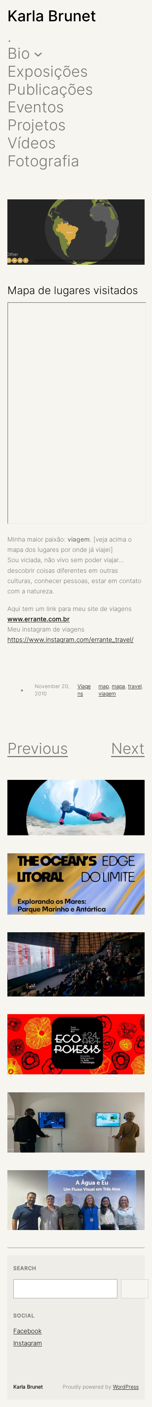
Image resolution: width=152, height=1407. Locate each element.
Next (128, 748)
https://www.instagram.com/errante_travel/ (70, 639)
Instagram (27, 1343)
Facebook (27, 1331)
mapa (118, 686)
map (104, 686)
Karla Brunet (51, 16)
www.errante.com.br (38, 619)
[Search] (134, 1288)
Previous (37, 748)
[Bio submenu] (38, 53)
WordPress (126, 1387)
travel (135, 686)
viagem (107, 694)
